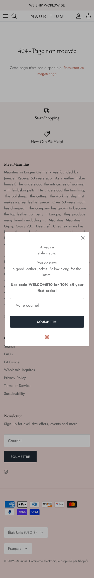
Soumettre (47, 321)
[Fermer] (82, 237)
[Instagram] (47, 337)
